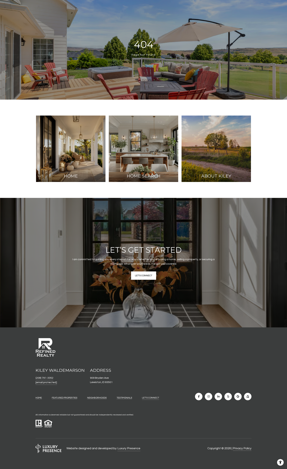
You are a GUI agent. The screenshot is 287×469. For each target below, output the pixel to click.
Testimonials (124, 398)
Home (39, 398)
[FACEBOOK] (198, 396)
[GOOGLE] (238, 396)
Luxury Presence (128, 448)
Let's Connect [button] (143, 275)
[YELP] (228, 396)
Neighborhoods (97, 398)
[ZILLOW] (247, 396)
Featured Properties (64, 398)
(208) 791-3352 (44, 378)
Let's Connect (150, 398)
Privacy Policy (242, 448)
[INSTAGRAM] (208, 396)
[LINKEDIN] (218, 396)
